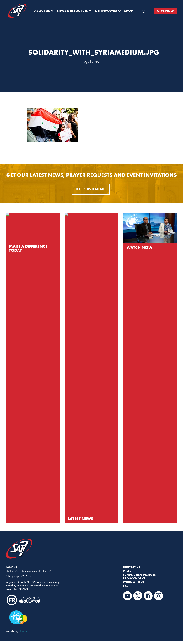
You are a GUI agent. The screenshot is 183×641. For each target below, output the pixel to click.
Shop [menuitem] (128, 11)
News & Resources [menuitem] (72, 11)
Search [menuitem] (143, 10)
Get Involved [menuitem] (106, 11)
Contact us (131, 567)
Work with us (133, 582)
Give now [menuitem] (165, 11)
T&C (125, 585)
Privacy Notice (134, 578)
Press (127, 570)
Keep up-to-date (90, 189)
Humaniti (23, 631)
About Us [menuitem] (42, 11)
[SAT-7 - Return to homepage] (17, 11)
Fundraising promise (139, 574)
